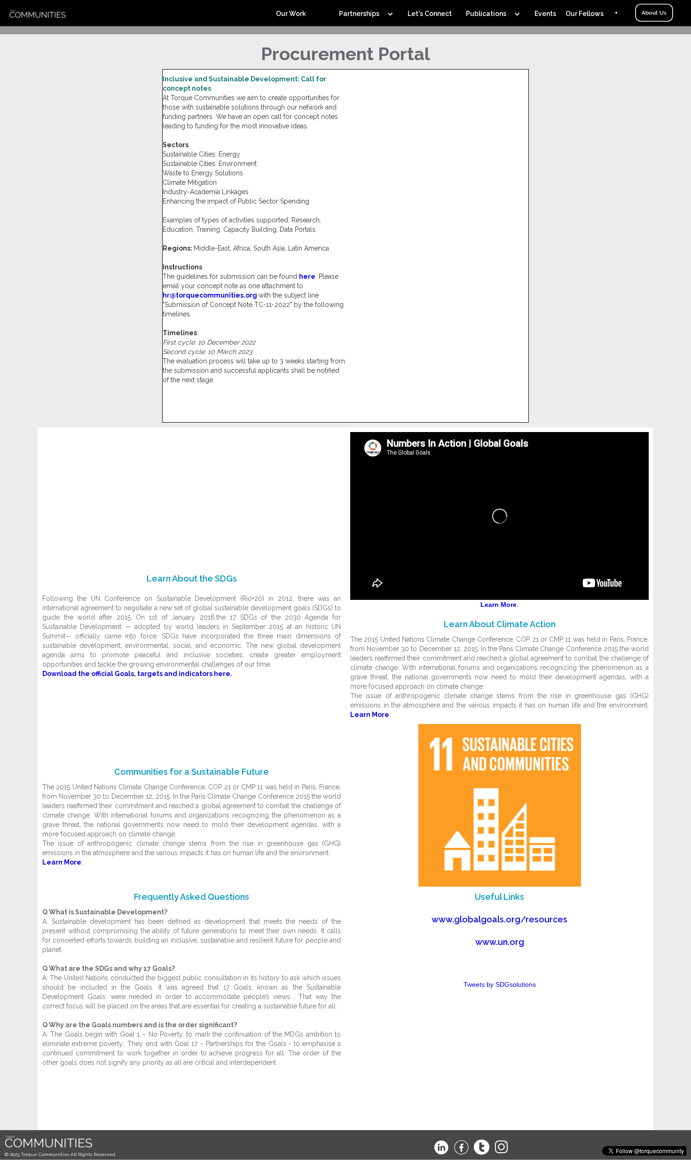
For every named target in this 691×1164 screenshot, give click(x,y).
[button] (298, 12)
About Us (654, 12)
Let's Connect (430, 13)
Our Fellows (584, 13)
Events (545, 13)
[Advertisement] (191, 498)
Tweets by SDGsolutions (499, 984)
